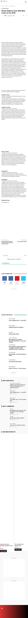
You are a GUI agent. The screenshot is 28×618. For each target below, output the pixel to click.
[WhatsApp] (25, 609)
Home (2, 6)
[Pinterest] (20, 606)
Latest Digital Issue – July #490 (17, 320)
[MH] (2, 16)
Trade (6, 6)
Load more (13, 372)
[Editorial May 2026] (4, 333)
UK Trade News (12, 6)
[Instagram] (18, 2)
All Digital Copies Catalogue (16, 327)
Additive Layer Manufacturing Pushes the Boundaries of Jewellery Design (17, 386)
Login (24, 255)
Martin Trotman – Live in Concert (17, 368)
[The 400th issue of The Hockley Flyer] (5, 400)
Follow (11, 276)
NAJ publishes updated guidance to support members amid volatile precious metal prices (17, 348)
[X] (20, 2)
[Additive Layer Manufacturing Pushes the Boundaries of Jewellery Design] (5, 386)
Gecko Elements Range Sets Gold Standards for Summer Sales (7, 242)
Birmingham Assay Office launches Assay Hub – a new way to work (17, 341)
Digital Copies (12, 318)
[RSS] (23, 606)
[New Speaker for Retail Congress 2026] (4, 354)
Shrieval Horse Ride (22, 241)
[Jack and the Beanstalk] (4, 360)
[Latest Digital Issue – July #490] (4, 319)
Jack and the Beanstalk (15, 361)
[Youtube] (22, 2)
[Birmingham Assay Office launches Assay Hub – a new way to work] (4, 340)
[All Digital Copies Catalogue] (4, 326)
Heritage (11, 416)
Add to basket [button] (3, 550)
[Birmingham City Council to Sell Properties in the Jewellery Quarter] (5, 411)
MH (6, 15)
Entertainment (12, 366)
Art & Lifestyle (12, 423)
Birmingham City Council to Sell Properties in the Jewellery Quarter (18, 412)
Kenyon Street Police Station (17, 418)
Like (4, 276)
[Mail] (18, 606)
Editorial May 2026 (14, 334)
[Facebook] (16, 2)
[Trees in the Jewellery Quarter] (5, 426)
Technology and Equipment (15, 383)
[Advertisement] (14, 227)
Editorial (11, 332)
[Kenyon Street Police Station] (5, 419)
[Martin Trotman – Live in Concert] (4, 367)
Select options (18, 549)
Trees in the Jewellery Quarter (17, 425)
